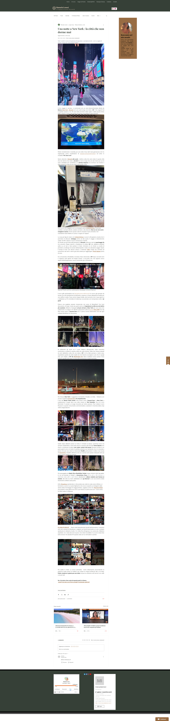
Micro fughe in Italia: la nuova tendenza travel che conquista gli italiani (94, 626)
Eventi (93, 15)
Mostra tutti (105, 606)
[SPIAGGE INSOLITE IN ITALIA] (67, 616)
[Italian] (113, 9)
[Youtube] (90, 674)
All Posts (56, 15)
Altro (98, 15)
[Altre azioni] (103, 25)
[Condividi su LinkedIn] (65, 594)
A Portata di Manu (76, 15)
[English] (115, 9)
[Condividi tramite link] (68, 594)
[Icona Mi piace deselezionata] (62, 662)
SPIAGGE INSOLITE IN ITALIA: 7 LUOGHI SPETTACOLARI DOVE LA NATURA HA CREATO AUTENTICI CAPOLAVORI (65, 626)
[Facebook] (168, 360)
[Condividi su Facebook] (58, 594)
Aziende (67, 15)
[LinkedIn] (84, 674)
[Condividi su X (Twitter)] (61, 594)
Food (61, 15)
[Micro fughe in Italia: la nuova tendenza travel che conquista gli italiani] (95, 616)
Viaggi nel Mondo (61, 590)
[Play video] (81, 552)
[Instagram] (168, 362)
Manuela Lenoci (62, 7)
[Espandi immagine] (65, 323)
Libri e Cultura (86, 15)
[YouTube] (168, 364)
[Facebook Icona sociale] (86, 674)
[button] (106, 15)
